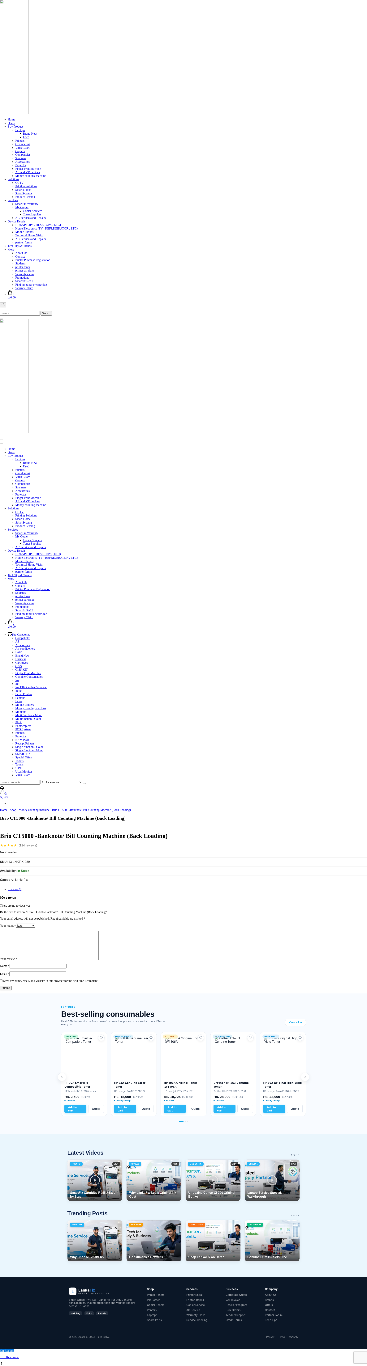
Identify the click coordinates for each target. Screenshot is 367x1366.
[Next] (305, 1077)
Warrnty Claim (24, 288)
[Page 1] (179, 1121)
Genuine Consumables (29, 676)
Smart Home (23, 189)
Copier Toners (155, 1304)
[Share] (354, 4)
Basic (18, 652)
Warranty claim (24, 274)
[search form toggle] (3, 304)
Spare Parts (154, 1320)
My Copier (21, 207)
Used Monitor (23, 771)
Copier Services (32, 211)
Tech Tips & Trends (20, 245)
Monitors (20, 711)
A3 (17, 641)
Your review (8, 958)
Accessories (22, 161)
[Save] (101, 1038)
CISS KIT (21, 669)
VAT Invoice (233, 1299)
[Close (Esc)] (363, 4)
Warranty (293, 1337)
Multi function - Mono (28, 715)
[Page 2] (183, 1121)
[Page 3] (187, 1121)
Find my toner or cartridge (31, 284)
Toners (19, 761)
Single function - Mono (29, 750)
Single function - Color (29, 746)
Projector (20, 165)
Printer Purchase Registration (32, 260)
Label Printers (23, 694)
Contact (20, 256)
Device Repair (16, 221)
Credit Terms (234, 1320)
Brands (269, 1299)
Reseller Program (236, 1304)
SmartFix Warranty (26, 203)
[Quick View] (4, 1357)
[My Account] (2, 787)
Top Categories (21, 634)
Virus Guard (22, 147)
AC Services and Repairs (30, 217)
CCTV (19, 182)
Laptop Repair (195, 1299)
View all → (295, 1022)
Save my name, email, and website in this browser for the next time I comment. (50, 980)
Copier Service (195, 1304)
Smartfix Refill (24, 281)
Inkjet (18, 690)
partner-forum (23, 242)
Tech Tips (271, 1320)
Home (11, 119)
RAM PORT (23, 739)
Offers (269, 1304)
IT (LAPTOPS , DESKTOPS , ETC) (38, 224)
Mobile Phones (24, 232)
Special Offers (23, 757)
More (11, 249)
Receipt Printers (24, 743)
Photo (18, 722)
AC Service (193, 1310)
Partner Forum (274, 1315)
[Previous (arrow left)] (6, 683)
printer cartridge (24, 270)
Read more (12, 1357)
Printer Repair (194, 1294)
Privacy (270, 1337)
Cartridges (21, 662)
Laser (18, 701)
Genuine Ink (22, 144)
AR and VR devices (27, 172)
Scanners (20, 158)
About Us (21, 253)
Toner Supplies (32, 214)
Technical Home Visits (29, 235)
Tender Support (235, 1315)
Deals (11, 123)
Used (26, 137)
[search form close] (1, 318)
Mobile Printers (24, 704)
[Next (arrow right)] (360, 683)
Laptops (20, 130)
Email (4, 973)
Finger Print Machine (28, 168)
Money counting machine (30, 175)
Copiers (20, 151)
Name (5, 966)
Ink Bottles (153, 1299)
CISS (18, 666)
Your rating (8, 925)
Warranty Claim (195, 1315)
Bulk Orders (233, 1310)
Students (20, 263)
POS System (23, 729)
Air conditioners (25, 648)
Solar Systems (23, 193)
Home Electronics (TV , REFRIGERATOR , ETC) (46, 228)
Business (20, 659)
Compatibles (22, 154)
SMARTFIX (23, 754)
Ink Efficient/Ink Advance (31, 687)
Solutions (13, 179)
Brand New (30, 133)
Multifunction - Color (28, 718)
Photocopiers (23, 725)
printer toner (22, 267)
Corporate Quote (236, 1294)
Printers (19, 140)
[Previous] (62, 1077)
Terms (281, 1337)
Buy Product (15, 126)
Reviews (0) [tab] (15, 889)
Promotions (22, 277)
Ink (17, 680)
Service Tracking (196, 1320)
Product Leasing (25, 196)
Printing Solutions (26, 186)
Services (13, 200)
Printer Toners (155, 1294)
